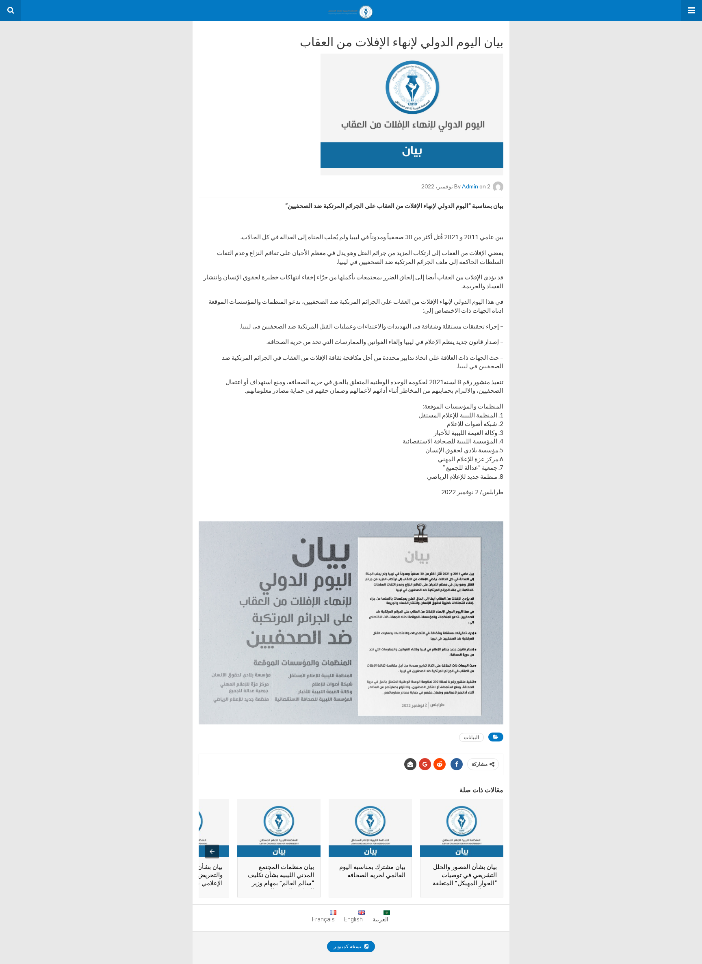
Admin (470, 186)
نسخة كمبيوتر (348, 946)
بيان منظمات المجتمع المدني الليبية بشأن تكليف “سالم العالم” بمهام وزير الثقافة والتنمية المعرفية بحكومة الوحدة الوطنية (281, 883)
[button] (691, 10)
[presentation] (212, 851)
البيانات (471, 737)
